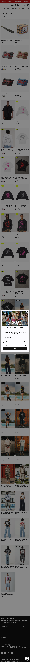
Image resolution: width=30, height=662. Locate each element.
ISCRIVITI (15, 349)
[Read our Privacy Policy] (26, 345)
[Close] (27, 311)
